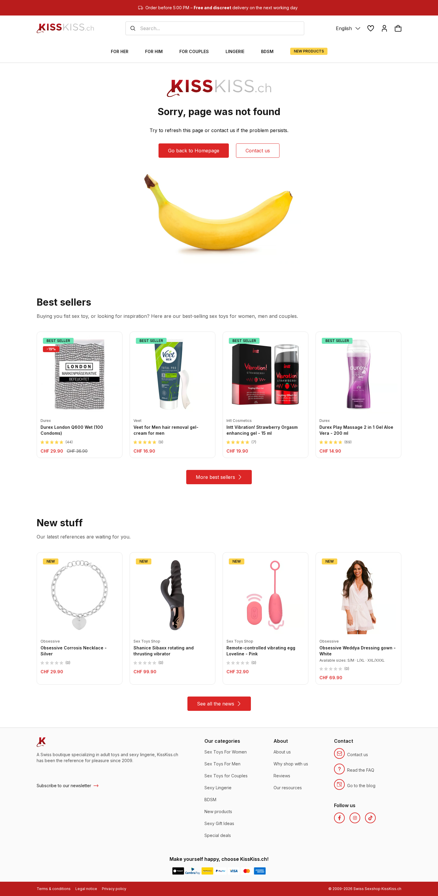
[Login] (384, 28)
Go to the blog (361, 785)
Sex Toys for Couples (226, 775)
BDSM (210, 799)
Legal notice (86, 888)
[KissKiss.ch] (65, 28)
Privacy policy (114, 888)
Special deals (217, 835)
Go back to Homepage (193, 151)
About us (282, 751)
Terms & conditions (54, 888)
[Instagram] (355, 818)
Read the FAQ (360, 770)
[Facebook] (339, 818)
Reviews (282, 775)
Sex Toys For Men (222, 763)
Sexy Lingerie (218, 787)
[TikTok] (370, 818)
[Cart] (398, 28)
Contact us (258, 151)
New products (218, 811)
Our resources (288, 787)
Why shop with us (291, 763)
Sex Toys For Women (225, 751)
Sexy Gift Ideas (219, 823)
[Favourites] (370, 28)
